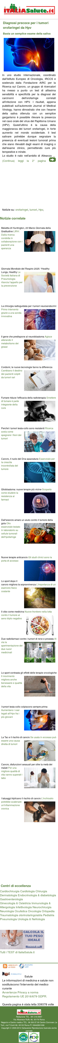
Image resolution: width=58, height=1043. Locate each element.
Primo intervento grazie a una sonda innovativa (11, 313)
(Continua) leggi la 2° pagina (24, 161)
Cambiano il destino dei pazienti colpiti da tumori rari (11, 374)
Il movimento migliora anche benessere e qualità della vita (11, 681)
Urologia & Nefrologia (31, 919)
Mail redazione (51, 1025)
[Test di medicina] (22, 948)
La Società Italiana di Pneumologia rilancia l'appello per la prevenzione (11, 278)
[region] (29, 185)
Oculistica (21, 911)
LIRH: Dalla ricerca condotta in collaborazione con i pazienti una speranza (11, 240)
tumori (33, 209)
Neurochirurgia (42, 907)
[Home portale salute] (29, 17)
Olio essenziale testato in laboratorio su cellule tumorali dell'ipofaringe (10, 530)
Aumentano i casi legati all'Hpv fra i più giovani (10, 713)
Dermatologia (8, 895)
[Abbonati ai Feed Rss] (10, 968)
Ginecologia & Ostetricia (15, 903)
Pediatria (48, 915)
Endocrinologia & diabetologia (37, 895)
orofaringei (21, 209)
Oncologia (34, 911)
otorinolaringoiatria (30, 915)
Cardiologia (27, 891)
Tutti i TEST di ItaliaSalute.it (17, 952)
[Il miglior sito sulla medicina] (13, 976)
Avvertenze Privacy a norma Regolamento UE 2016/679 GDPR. (24, 994)
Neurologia (7, 911)
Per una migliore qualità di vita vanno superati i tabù (11, 773)
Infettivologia (24, 907)
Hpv (41, 209)
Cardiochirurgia (9, 891)
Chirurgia (41, 891)
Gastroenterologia (11, 899)
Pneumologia (8, 919)
